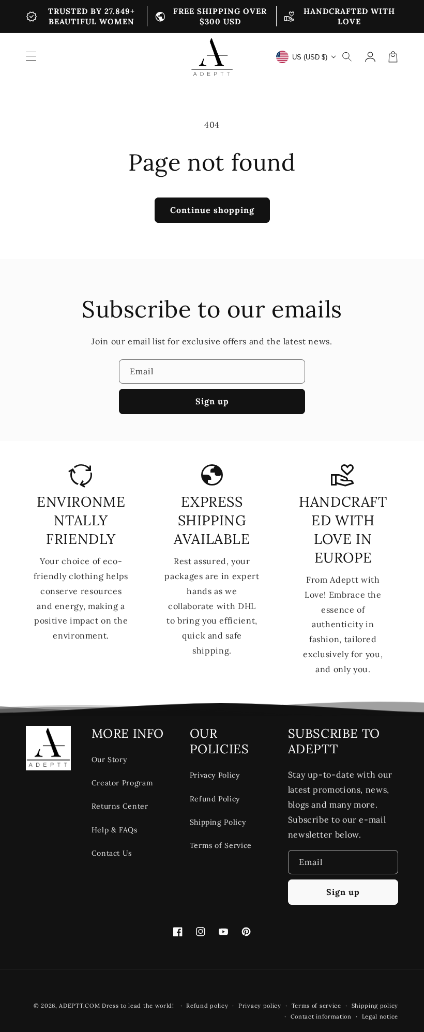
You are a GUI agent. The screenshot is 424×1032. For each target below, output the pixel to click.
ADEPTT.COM (79, 1005)
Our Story (109, 759)
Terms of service (316, 1005)
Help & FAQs (115, 829)
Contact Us (112, 853)
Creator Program (123, 782)
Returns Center (120, 806)
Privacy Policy (215, 775)
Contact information (321, 1016)
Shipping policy (375, 1005)
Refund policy (207, 1005)
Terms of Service (221, 845)
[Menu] (31, 56)
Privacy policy (259, 1005)
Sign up (212, 401)
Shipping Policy (218, 822)
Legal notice (380, 1016)
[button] (347, 56)
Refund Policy (215, 798)
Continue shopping (212, 210)
